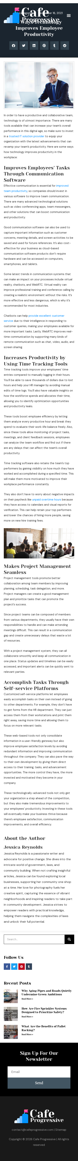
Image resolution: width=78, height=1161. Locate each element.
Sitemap (60, 1130)
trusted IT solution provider (26, 136)
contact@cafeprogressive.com (32, 1130)
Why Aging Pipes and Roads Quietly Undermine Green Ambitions (47, 992)
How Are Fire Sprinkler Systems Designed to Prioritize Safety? (44, 1010)
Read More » (27, 999)
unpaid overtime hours (46, 499)
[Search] (69, 939)
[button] (69, 15)
